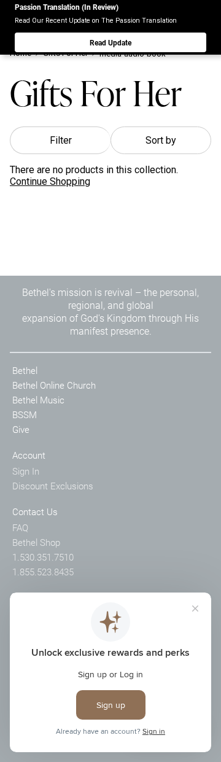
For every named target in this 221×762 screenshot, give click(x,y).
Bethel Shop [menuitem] (36, 542)
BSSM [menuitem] (24, 414)
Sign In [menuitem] (25, 471)
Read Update (110, 42)
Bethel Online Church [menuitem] (54, 385)
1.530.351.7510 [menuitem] (43, 557)
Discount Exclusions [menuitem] (52, 486)
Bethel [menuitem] (24, 370)
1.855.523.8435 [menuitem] (43, 572)
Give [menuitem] (20, 429)
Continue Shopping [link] (50, 181)
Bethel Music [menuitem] (38, 400)
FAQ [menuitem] (20, 527)
